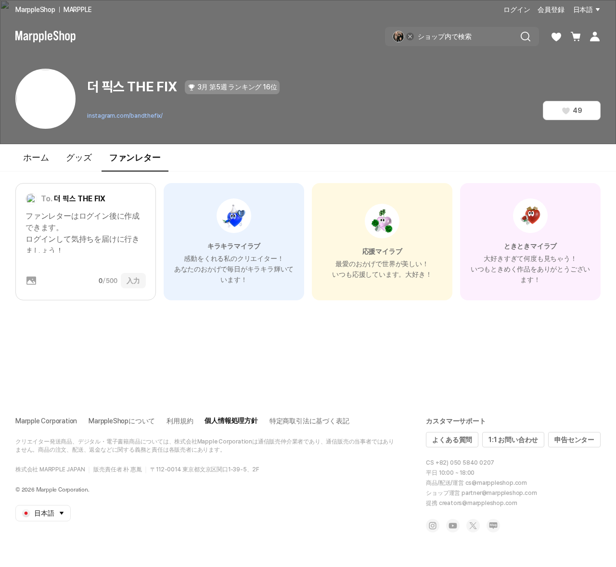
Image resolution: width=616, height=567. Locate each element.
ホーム (36, 157)
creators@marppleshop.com (478, 503)
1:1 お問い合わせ (513, 440)
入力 (133, 280)
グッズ (78, 157)
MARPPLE (78, 9)
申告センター (574, 440)
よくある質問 (452, 440)
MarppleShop (35, 9)
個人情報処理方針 (231, 420)
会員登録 (551, 9)
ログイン (516, 9)
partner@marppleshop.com (499, 493)
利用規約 (180, 421)
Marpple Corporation (46, 421)
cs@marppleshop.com (496, 483)
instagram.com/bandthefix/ (125, 115)
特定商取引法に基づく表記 (309, 421)
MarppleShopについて (122, 421)
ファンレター (135, 157)
